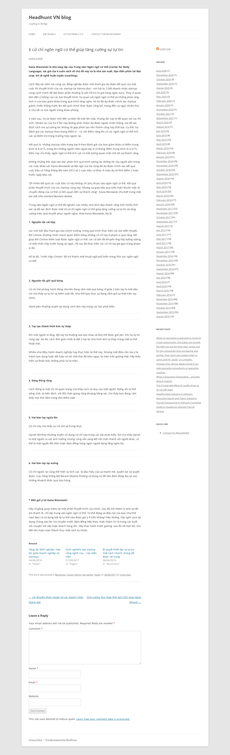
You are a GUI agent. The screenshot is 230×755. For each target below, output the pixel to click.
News (97, 574)
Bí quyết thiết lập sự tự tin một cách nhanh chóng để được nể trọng (118, 553)
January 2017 (163, 251)
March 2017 (162, 247)
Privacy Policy (35, 739)
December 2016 (164, 256)
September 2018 (165, 174)
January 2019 (163, 157)
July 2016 (161, 277)
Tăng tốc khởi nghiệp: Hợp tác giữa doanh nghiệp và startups (45, 553)
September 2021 (165, 118)
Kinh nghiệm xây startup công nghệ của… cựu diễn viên (81, 553)
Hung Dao (125, 574)
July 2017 (161, 230)
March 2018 (162, 195)
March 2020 (162, 122)
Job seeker (87, 574)
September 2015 (165, 312)
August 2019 (162, 126)
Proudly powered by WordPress (61, 739)
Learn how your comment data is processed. (103, 719)
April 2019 (161, 144)
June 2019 (161, 135)
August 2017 (162, 226)
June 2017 (161, 234)
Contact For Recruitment (106, 34)
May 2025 (161, 96)
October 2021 (163, 113)
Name (33, 668)
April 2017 (161, 243)
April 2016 (161, 286)
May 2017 (161, 238)
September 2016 (165, 269)
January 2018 (163, 204)
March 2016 (162, 290)
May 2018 (161, 187)
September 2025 (165, 83)
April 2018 (161, 191)
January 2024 (163, 105)
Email (33, 682)
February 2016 (164, 295)
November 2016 (164, 260)
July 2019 (161, 131)
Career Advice (74, 574)
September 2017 (165, 221)
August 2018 (162, 178)
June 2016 (161, 282)
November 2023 (164, 109)
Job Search (49, 34)
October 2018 (163, 170)
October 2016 (163, 264)
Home (32, 34)
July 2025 (161, 92)
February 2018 (164, 200)
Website (33, 696)
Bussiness (60, 574)
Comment (36, 628)
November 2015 (164, 303)
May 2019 (161, 139)
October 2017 (163, 217)
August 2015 (162, 316)
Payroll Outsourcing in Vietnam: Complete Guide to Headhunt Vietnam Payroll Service (178, 407)
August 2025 (162, 88)
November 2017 (164, 213)
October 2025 (163, 79)
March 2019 (162, 148)
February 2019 (164, 152)
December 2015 (164, 299)
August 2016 (162, 273)
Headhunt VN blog (50, 17)
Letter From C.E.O (73, 34)
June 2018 (161, 182)
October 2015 (163, 307)
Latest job (164, 49)
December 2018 (164, 161)
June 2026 (161, 70)
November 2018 (164, 165)
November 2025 (164, 75)
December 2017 (164, 208)
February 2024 (164, 101)
